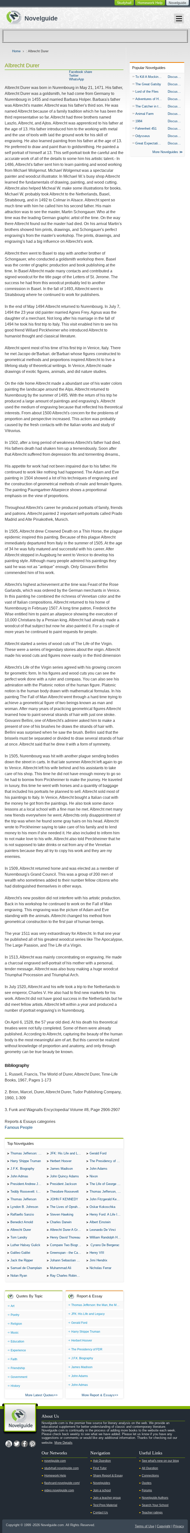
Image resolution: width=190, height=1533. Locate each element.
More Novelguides (165, 152)
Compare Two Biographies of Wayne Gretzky (67, 1245)
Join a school (102, 1490)
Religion (16, 1323)
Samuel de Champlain (26, 1268)
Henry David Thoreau (65, 1237)
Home (16, 51)
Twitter (73, 75)
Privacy (178, 1526)
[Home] (30, 17)
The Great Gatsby (148, 84)
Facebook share (80, 72)
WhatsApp (76, 79)
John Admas (19, 1176)
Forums (147, 1490)
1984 (138, 121)
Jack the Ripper (21, 1260)
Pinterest (32, 1443)
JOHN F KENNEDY (64, 1199)
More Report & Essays (98, 1395)
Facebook (24, 1443)
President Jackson (63, 1184)
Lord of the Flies (147, 91)
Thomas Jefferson (23, 1199)
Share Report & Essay (108, 1475)
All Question (150, 1468)
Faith (14, 1359)
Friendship (18, 1368)
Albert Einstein (100, 1222)
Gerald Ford (98, 1153)
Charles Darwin (60, 1222)
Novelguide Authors (155, 1497)
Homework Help (150, 3)
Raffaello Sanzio (22, 1214)
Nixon (94, 1176)
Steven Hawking (61, 1214)
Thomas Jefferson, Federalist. (106, 1191)
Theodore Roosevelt (64, 1191)
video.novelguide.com (59, 1490)
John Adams (98, 1168)
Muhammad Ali (60, 1268)
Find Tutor (100, 1468)
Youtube (8, 1443)
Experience (18, 1350)
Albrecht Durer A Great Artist (67, 1230)
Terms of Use (144, 1526)
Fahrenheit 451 (146, 128)
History (15, 1386)
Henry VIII (97, 1252)
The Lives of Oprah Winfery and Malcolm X (67, 1207)
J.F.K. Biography (22, 1168)
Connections (150, 1475)
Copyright (163, 1526)
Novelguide (177, 3)
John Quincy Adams (64, 1176)
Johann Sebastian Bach (67, 1260)
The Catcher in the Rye (150, 106)
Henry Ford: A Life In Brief (106, 1214)
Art (12, 1306)
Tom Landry (18, 1237)
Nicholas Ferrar (100, 1268)
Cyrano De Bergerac (104, 1245)
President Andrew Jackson (27, 1184)
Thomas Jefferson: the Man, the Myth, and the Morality (27, 1153)
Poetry (15, 1315)
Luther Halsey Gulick (25, 1245)
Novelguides (101, 1483)
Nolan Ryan (18, 1275)
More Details (63, 1443)
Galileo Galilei (20, 1252)
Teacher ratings (152, 1512)
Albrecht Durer (20, 1230)
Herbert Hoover (60, 1161)
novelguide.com (55, 1461)
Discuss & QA (176, 77)
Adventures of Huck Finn (150, 99)
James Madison (61, 1168)
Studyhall (124, 3)
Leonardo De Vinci (103, 1230)
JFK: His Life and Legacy (67, 1153)
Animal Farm (144, 114)
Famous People (19, 1127)
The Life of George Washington (106, 1184)
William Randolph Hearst (106, 1237)
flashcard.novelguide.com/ (62, 1483)
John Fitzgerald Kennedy (106, 1199)
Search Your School (155, 1505)
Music (15, 1332)
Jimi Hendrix (98, 1260)
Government (19, 1377)
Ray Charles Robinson (66, 1275)
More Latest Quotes (39, 1395)
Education (17, 1341)
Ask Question (102, 1461)
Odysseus (142, 136)
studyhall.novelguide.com (61, 1468)
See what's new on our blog (160, 1461)
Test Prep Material (105, 1505)
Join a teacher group (107, 1497)
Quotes (146, 1483)
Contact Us (100, 1512)
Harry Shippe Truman (25, 1161)
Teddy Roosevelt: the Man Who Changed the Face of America (27, 1191)
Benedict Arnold (21, 1222)
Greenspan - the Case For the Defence (67, 1252)
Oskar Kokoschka (102, 1207)
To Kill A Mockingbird (150, 77)
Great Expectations (149, 143)
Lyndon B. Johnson (24, 1207)
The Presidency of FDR (106, 1161)
